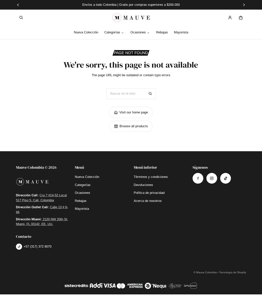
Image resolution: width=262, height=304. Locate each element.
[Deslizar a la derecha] (244, 4)
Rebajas (162, 32)
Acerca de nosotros (148, 201)
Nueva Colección (86, 32)
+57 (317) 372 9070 (37, 246)
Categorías (112, 32)
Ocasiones (138, 32)
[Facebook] (198, 178)
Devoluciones (143, 185)
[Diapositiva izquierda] (18, 4)
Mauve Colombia (206, 272)
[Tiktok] (225, 178)
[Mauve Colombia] (131, 18)
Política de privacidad (149, 193)
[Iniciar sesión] (230, 17)
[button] (21, 17)
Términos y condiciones (151, 177)
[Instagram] (211, 178)
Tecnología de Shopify (232, 272)
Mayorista (181, 32)
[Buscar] (150, 93)
